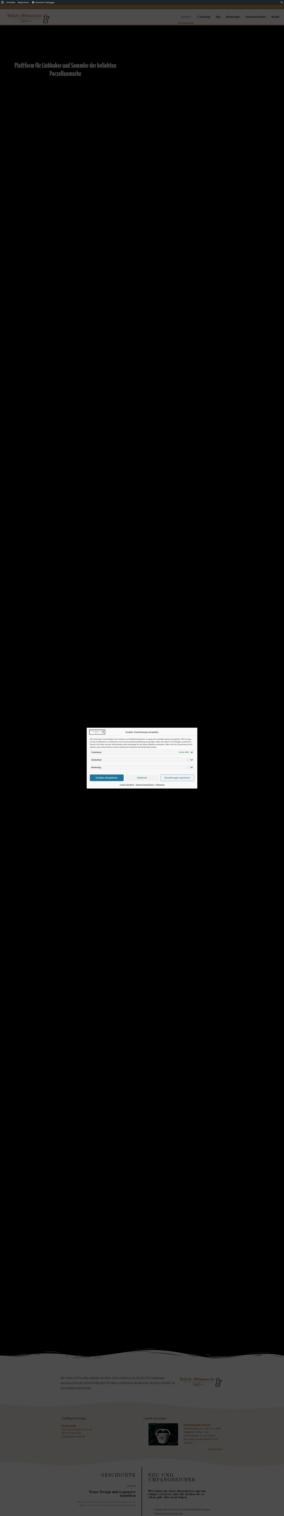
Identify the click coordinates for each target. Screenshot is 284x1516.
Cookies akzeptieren (107, 777)
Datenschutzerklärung (145, 784)
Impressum (160, 784)
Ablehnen (142, 777)
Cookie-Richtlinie (127, 784)
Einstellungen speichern (177, 777)
